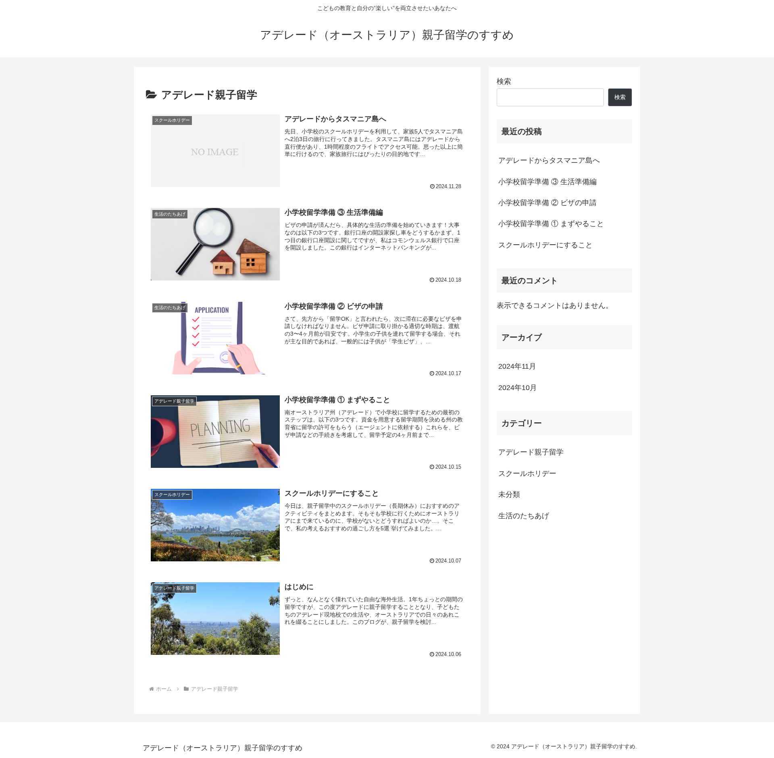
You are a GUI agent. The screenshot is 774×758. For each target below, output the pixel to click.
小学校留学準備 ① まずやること (551, 224)
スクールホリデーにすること (545, 245)
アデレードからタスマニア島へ (549, 160)
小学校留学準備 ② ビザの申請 (547, 203)
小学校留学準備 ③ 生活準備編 (547, 182)
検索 (504, 81)
